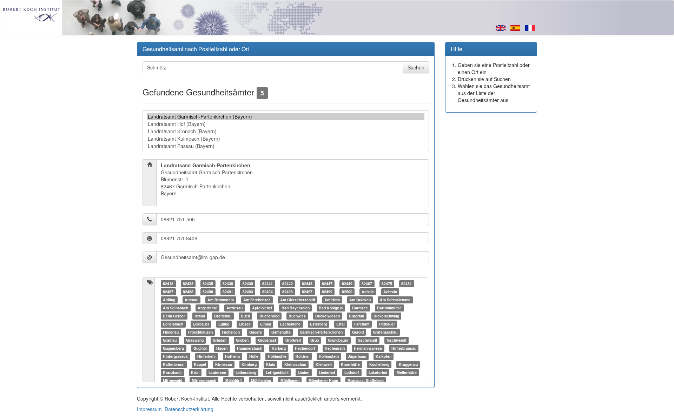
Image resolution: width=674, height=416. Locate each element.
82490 (208, 291)
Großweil (293, 340)
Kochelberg (379, 364)
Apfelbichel (262, 307)
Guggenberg (173, 348)
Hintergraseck (175, 356)
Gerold (358, 332)
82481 (406, 283)
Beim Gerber (174, 315)
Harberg (279, 348)
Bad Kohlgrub (331, 307)
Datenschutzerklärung (189, 408)
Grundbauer (338, 340)
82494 (267, 291)
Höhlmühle (277, 356)
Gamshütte (281, 332)
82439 (248, 283)
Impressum (149, 408)
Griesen (219, 340)
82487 (168, 291)
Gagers (255, 332)
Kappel (200, 364)
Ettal (340, 324)
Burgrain (356, 315)
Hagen (221, 348)
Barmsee (360, 307)
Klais (270, 364)
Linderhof (327, 372)
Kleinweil (324, 364)
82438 (228, 283)
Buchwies (297, 315)
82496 (287, 291)
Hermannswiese (368, 348)
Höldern (302, 356)
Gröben (242, 340)
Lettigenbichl (277, 372)
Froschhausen (200, 332)
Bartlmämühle (389, 307)
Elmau (265, 324)
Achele (368, 291)
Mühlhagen (289, 380)
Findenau (171, 332)
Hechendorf (305, 348)
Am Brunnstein (220, 299)
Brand (199, 315)
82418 (168, 283)
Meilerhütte (407, 372)
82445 (307, 283)
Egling (223, 324)
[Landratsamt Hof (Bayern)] (285, 124)
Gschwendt (397, 340)
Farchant (362, 324)
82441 (267, 283)
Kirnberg (249, 364)
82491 (228, 291)
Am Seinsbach (175, 307)
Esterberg (318, 324)
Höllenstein (329, 356)
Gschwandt (367, 340)
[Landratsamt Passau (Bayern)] (285, 146)
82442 (287, 283)
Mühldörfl (233, 380)
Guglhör (200, 348)
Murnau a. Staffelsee (366, 380)
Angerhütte (207, 307)
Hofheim (232, 356)
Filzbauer (387, 324)
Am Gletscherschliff (297, 299)
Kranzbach (172, 372)
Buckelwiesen (327, 315)
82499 (327, 291)
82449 (347, 283)
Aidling (169, 299)
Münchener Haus (323, 380)
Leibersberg (246, 372)
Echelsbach (173, 324)
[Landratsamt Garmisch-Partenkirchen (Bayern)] (285, 116)
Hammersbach (249, 348)
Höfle (253, 356)
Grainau (170, 340)
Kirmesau (223, 364)
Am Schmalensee (395, 299)
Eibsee (245, 324)
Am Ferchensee (257, 299)
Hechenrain (335, 348)
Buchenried (269, 315)
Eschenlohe (290, 324)
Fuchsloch (231, 332)
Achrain (390, 291)
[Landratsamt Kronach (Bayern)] (285, 131)
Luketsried (378, 372)
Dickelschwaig (386, 315)
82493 (248, 291)
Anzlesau (234, 307)
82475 (387, 283)
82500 (347, 291)
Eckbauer (201, 324)
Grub (314, 340)
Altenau (191, 299)
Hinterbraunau (403, 348)
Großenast (267, 340)
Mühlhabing (261, 380)
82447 (327, 283)
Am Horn (332, 299)
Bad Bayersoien (296, 307)
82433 (188, 283)
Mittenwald (172, 380)
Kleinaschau (295, 364)
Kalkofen (383, 356)
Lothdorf (351, 372)
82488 (188, 291)
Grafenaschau (385, 332)
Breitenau (222, 315)
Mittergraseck (204, 380)
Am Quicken (360, 299)
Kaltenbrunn (173, 364)
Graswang (195, 340)
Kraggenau (408, 364)
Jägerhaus (357, 356)
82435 (208, 283)
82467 (367, 283)
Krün (195, 372)
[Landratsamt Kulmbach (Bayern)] (285, 138)
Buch (245, 315)
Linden (303, 372)
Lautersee (217, 372)
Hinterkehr (206, 356)
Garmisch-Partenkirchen (321, 332)
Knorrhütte (350, 364)
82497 (307, 291)
